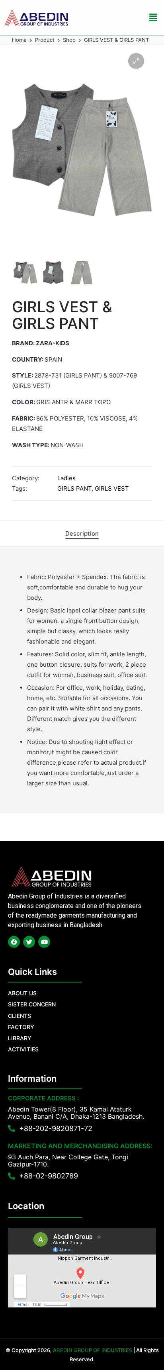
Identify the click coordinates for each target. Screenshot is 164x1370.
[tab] (82, 534)
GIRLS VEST (112, 488)
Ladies (66, 478)
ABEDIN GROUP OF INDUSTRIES (92, 1350)
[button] (153, 17)
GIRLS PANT (74, 488)
